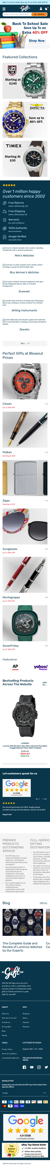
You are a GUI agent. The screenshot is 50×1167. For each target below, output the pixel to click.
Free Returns (16, 202)
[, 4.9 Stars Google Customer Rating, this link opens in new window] (25, 1127)
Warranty (13, 219)
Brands (4, 1035)
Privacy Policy (7, 1049)
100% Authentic (17, 228)
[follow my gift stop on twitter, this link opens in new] (46, 1068)
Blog (3, 1031)
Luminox (25, 743)
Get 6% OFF (24, 1085)
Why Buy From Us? (9, 1018)
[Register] (44, 1093)
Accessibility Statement (10, 1058)
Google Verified (17, 236)
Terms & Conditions (9, 1053)
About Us (5, 1013)
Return (25, 1018)
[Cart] (46, 8)
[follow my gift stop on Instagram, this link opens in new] (39, 1068)
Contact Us (6, 1022)
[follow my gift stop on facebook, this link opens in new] (24, 1068)
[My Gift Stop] (12, 967)
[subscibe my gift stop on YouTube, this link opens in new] (31, 1068)
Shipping (26, 1013)
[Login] (41, 8)
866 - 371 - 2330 (36, 1049)
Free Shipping (16, 211)
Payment (26, 1022)
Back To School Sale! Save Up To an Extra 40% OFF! (24, 2)
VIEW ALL (44, 684)
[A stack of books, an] (25, 34)
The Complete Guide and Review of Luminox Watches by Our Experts (22, 947)
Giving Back (6, 1026)
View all (43, 903)
